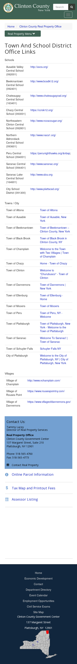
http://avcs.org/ (39, 67)
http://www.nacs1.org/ (43, 135)
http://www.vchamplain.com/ (43, 380)
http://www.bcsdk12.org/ (44, 81)
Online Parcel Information (32, 474)
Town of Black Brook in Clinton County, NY (53, 240)
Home (11, 26)
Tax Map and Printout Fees (33, 488)
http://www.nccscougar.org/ (46, 120)
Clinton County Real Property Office (40, 26)
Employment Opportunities (38, 601)
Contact (38, 584)
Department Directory (38, 589)
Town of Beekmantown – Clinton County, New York (55, 229)
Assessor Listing (25, 499)
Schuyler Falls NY (50, 348)
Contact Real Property (25, 465)
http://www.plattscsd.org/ (44, 189)
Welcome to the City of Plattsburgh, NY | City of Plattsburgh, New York (54, 359)
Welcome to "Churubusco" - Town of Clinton (54, 274)
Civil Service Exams (38, 606)
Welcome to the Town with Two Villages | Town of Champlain (54, 252)
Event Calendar (38, 595)
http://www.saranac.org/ (44, 164)
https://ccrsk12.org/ (41, 110)
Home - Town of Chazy (53, 263)
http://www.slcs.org (41, 174)
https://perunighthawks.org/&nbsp (50, 153)
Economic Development (38, 578)
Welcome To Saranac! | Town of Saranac (54, 339)
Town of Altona (49, 210)
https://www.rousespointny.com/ (46, 391)
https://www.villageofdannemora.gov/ (49, 402)
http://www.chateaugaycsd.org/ (48, 95)
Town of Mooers (49, 306)
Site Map (38, 612)
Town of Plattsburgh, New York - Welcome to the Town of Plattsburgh (55, 327)
